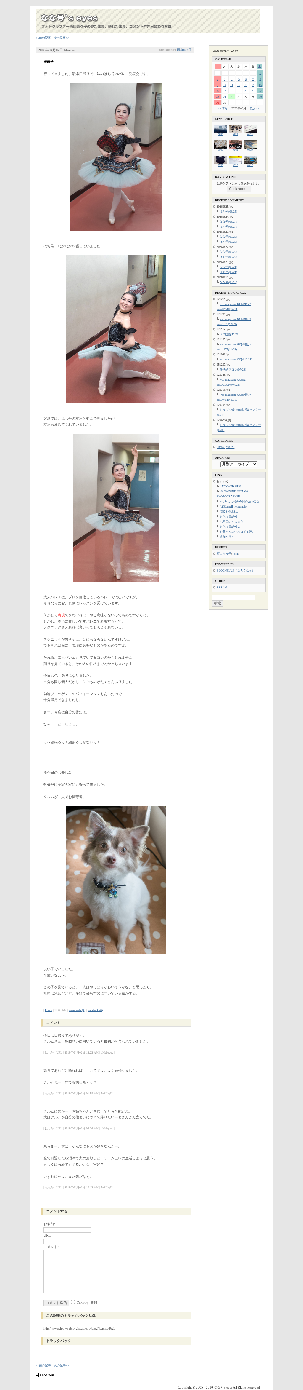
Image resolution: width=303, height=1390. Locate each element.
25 (231, 96)
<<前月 (223, 108)
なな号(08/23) (228, 236)
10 (224, 85)
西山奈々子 (184, 49)
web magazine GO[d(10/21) (236, 359)
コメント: (51, 1247)
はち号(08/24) (228, 226)
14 (253, 85)
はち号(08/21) (228, 272)
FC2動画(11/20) (229, 334)
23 (217, 96)
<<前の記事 (43, 37)
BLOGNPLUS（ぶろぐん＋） (236, 570)
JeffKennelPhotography (233, 506)
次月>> (255, 108)
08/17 (250, 165)
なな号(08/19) (228, 282)
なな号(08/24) (228, 221)
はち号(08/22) (228, 256)
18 (231, 90)
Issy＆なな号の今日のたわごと (240, 501)
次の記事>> (61, 37)
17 (224, 90)
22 (260, 90)
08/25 (220, 134)
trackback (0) (95, 1010)
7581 (235, 553)
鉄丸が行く (227, 536)
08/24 (235, 134)
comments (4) (77, 1010)
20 (245, 90)
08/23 (250, 134)
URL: (47, 1235)
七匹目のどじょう (231, 521)
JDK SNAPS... (229, 511)
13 (245, 85)
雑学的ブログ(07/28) (233, 369)
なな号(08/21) (228, 267)
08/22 (220, 150)
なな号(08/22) (228, 251)
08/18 (235, 165)
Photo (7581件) (226, 447)
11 (231, 85)
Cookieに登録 (87, 1303)
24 (224, 96)
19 (238, 90)
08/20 (250, 150)
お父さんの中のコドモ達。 (237, 531)
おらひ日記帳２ (230, 526)
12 (238, 85)
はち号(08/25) (228, 211)
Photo (48, 1010)
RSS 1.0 (222, 587)
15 (260, 85)
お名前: (49, 1224)
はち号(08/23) (228, 241)
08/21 (235, 150)
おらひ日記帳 (228, 516)
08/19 (220, 165)
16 (217, 90)
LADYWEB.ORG (230, 486)
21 (253, 90)
